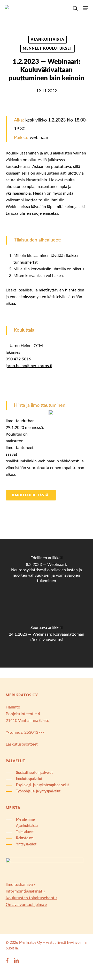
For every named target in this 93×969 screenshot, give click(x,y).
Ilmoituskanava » (21, 885)
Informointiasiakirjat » (25, 891)
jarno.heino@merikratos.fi (29, 366)
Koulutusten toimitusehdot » (31, 898)
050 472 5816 (18, 359)
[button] (85, 8)
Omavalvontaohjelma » (26, 905)
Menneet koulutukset (47, 48)
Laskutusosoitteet (22, 744)
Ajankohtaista (47, 39)
